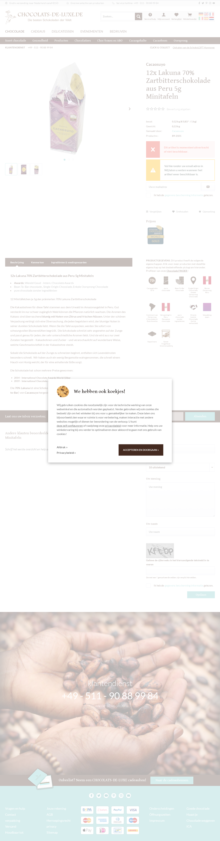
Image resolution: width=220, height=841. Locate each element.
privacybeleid (113, 425)
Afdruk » (62, 447)
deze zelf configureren (70, 425)
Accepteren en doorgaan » (141, 449)
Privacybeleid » (66, 452)
